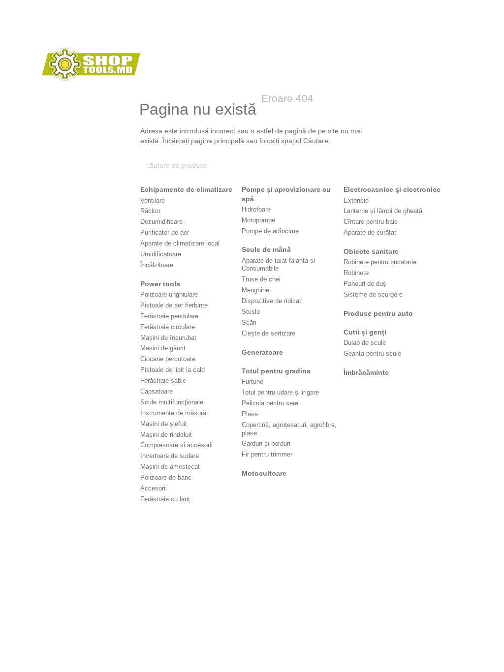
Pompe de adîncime (270, 231)
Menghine (255, 290)
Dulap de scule (365, 342)
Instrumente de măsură (173, 413)
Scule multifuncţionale (171, 402)
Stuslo (251, 311)
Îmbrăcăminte (366, 372)
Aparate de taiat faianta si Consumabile (278, 265)
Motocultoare (264, 473)
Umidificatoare (160, 254)
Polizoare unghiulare (169, 294)
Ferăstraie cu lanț (165, 499)
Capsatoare (156, 391)
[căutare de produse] (359, 165)
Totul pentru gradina (276, 371)
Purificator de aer (164, 232)
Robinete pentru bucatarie (380, 262)
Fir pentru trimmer (267, 454)
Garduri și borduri (266, 443)
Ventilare (152, 200)
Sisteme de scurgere (373, 294)
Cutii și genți (365, 332)
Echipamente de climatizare (186, 189)
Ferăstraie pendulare (169, 316)
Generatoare (262, 352)
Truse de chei (261, 279)
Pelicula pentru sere (270, 403)
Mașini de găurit (163, 348)
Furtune (252, 381)
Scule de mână (266, 249)
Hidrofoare (256, 209)
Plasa (250, 414)
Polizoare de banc (165, 477)
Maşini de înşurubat (168, 337)
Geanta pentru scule (372, 353)
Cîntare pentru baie (371, 221)
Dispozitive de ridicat (271, 301)
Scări (249, 322)
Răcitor (150, 210)
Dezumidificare (161, 221)
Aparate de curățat (370, 232)
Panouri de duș (365, 283)
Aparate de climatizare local (180, 243)
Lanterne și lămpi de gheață (383, 210)
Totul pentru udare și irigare (280, 392)
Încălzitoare (156, 265)
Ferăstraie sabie (163, 380)
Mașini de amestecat (170, 466)
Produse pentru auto (378, 313)
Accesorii (153, 488)
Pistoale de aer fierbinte (174, 305)
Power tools (160, 284)
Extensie (356, 200)
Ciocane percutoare (167, 359)
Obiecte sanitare (371, 251)
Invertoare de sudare (169, 455)
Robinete (356, 272)
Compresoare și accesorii (176, 445)
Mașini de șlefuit (163, 424)
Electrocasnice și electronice (392, 189)
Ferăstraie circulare (167, 327)
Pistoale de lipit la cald (172, 369)
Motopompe (258, 220)
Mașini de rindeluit (166, 434)
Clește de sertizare (268, 333)
